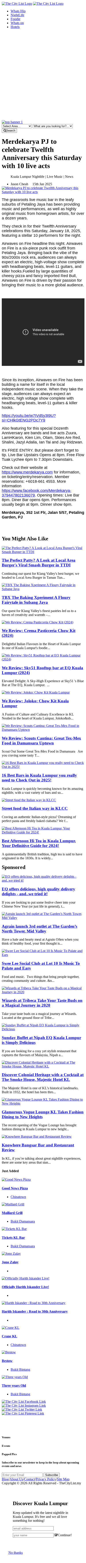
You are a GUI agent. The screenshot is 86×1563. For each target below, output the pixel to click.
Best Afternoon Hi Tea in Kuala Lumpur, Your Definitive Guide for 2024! (39, 843)
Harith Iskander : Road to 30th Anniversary (35, 1311)
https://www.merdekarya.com (27, 472)
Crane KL (9, 1336)
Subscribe (51, 1475)
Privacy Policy (46, 1479)
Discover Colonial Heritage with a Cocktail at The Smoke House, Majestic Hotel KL (43, 1077)
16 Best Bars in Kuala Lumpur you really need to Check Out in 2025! (39, 777)
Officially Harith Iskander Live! (25, 1287)
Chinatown (18, 1197)
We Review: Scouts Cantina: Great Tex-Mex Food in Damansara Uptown (41, 740)
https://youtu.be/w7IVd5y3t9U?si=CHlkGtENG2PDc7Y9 (29, 417)
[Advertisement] (43, 75)
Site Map (63, 1479)
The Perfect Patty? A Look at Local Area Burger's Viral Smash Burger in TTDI (38, 562)
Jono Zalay (10, 1262)
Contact (29, 1479)
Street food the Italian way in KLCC (35, 808)
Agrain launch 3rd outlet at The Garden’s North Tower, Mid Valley (39, 928)
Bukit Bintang (20, 1369)
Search (10, 130)
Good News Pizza (15, 1188)
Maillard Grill (12, 1213)
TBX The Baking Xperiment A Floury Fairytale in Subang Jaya (36, 600)
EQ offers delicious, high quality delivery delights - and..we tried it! (38, 891)
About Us (16, 1479)
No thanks (15, 1552)
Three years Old (14, 1385)
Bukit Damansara (23, 1221)
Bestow (7, 1361)
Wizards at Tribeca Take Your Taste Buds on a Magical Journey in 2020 (42, 1003)
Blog (5, 1479)
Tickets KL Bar (13, 1237)
